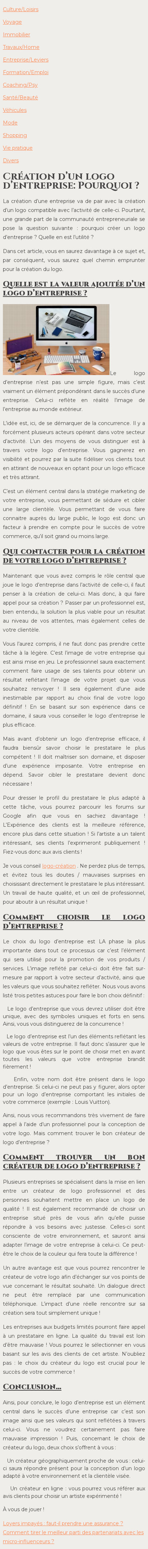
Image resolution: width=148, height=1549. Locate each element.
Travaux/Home (21, 47)
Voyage (12, 22)
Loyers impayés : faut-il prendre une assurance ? (63, 1523)
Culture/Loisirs (20, 9)
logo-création (59, 866)
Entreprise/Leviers (25, 60)
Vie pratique (18, 148)
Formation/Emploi (25, 72)
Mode (10, 122)
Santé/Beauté (20, 97)
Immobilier (16, 34)
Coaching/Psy (20, 85)
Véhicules (15, 110)
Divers (11, 160)
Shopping (15, 135)
